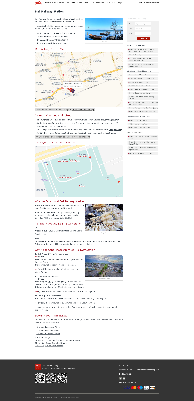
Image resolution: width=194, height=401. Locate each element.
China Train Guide (60, 3)
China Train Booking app (83, 109)
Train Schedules (97, 3)
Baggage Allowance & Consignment (141, 79)
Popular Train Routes (135, 133)
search (144, 38)
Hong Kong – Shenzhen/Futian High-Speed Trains (57, 340)
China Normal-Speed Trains (138, 124)
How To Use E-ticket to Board (139, 86)
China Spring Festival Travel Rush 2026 (142, 112)
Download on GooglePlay (47, 330)
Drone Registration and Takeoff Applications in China (140, 60)
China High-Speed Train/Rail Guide (51, 343)
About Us (141, 3)
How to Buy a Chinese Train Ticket (141, 75)
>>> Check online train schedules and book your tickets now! (62, 137)
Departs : (132, 24)
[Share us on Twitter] (124, 378)
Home (48, 3)
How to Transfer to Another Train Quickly (143, 108)
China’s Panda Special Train (138, 55)
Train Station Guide (79, 3)
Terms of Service (152, 3)
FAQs (119, 3)
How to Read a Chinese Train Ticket (141, 89)
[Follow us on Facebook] (120, 378)
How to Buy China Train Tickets (49, 346)
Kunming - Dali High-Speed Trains (141, 153)
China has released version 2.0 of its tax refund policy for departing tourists (142, 50)
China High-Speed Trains (138, 120)
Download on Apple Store (48, 327)
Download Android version (48, 334)
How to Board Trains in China (139, 93)
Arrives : (131, 29)
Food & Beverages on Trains (138, 82)
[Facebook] (39, 3)
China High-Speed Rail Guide (139, 128)
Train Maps (110, 3)
